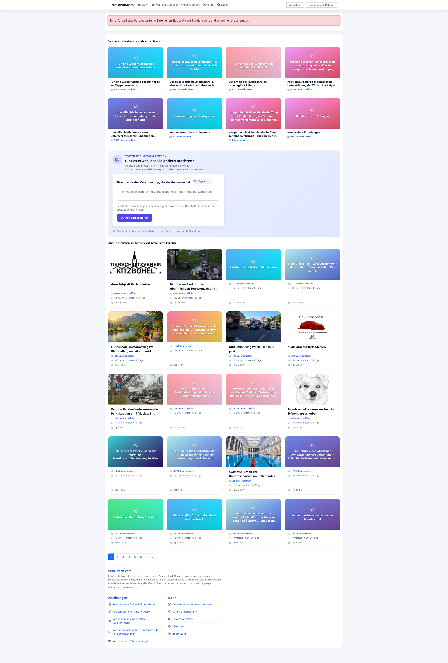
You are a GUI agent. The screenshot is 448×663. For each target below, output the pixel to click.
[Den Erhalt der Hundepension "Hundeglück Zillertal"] (253, 70)
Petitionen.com (122, 5)
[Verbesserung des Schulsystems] (194, 119)
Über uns (208, 4)
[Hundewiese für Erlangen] (312, 119)
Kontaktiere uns (190, 4)
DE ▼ (145, 4)
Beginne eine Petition (321, 5)
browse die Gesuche (165, 4)
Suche (225, 4)
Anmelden (295, 5)
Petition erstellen (137, 217)
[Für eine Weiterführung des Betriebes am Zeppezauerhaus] (135, 70)
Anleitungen (117, 598)
